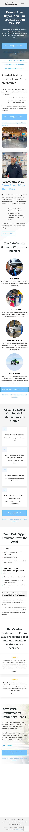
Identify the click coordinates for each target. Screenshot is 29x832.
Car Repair (14, 279)
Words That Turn (18, 829)
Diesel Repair (14, 373)
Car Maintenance (14, 309)
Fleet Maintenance (14, 340)
